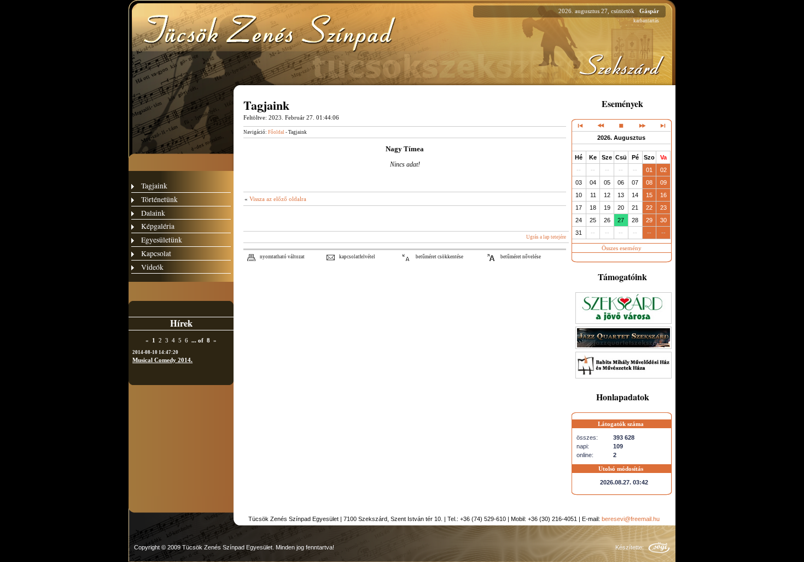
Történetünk (159, 199)
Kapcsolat (156, 253)
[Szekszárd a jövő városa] (623, 321)
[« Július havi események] (601, 125)
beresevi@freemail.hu (631, 519)
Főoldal (276, 132)
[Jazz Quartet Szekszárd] (623, 347)
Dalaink (153, 213)
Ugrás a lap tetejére (546, 237)
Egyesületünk (161, 239)
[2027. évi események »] (662, 125)
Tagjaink (154, 185)
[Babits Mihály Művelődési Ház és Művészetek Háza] (623, 376)
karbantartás (646, 20)
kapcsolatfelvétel (357, 256)
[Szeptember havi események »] (642, 125)
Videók (152, 267)
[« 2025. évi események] (580, 125)
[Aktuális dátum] (621, 125)
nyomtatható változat (282, 256)
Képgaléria (157, 226)
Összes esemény (622, 248)
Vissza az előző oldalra (277, 199)
